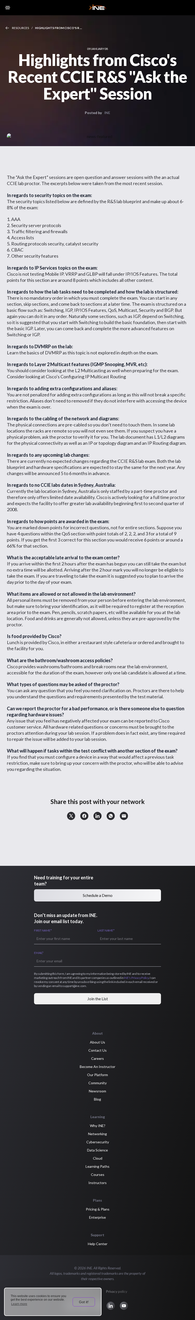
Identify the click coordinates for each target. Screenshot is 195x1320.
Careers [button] (97, 1058)
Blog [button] (97, 1099)
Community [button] (97, 1083)
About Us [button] (97, 1042)
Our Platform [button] (97, 1075)
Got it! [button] (84, 1302)
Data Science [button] (97, 1150)
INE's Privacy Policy (136, 978)
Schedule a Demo (97, 895)
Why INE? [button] (97, 1125)
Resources (20, 28)
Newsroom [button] (97, 1091)
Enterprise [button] (97, 1217)
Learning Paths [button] (97, 1166)
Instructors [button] (97, 1182)
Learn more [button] (19, 1304)
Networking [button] (97, 1134)
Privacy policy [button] (116, 1291)
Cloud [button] (97, 1158)
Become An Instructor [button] (97, 1066)
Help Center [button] (97, 1244)
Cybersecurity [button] (97, 1142)
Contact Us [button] (97, 1050)
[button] (71, 816)
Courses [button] (97, 1174)
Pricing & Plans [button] (97, 1209)
